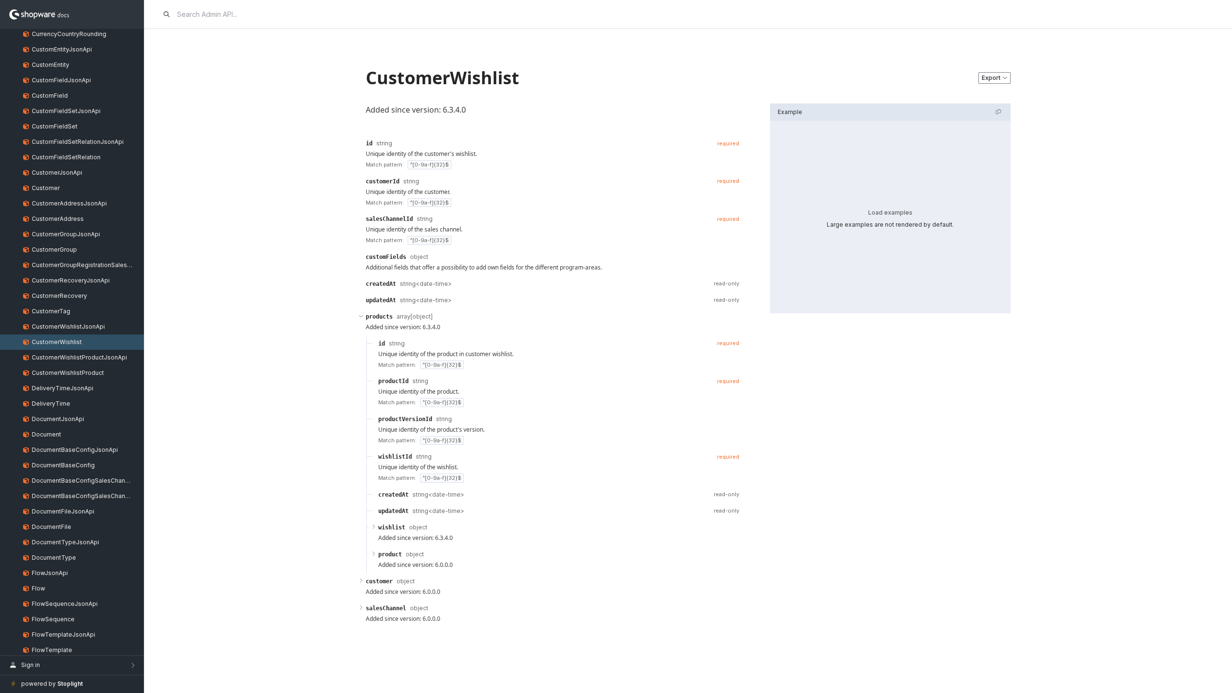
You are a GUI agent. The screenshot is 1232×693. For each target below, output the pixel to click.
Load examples (890, 212)
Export (991, 77)
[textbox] (552, 109)
